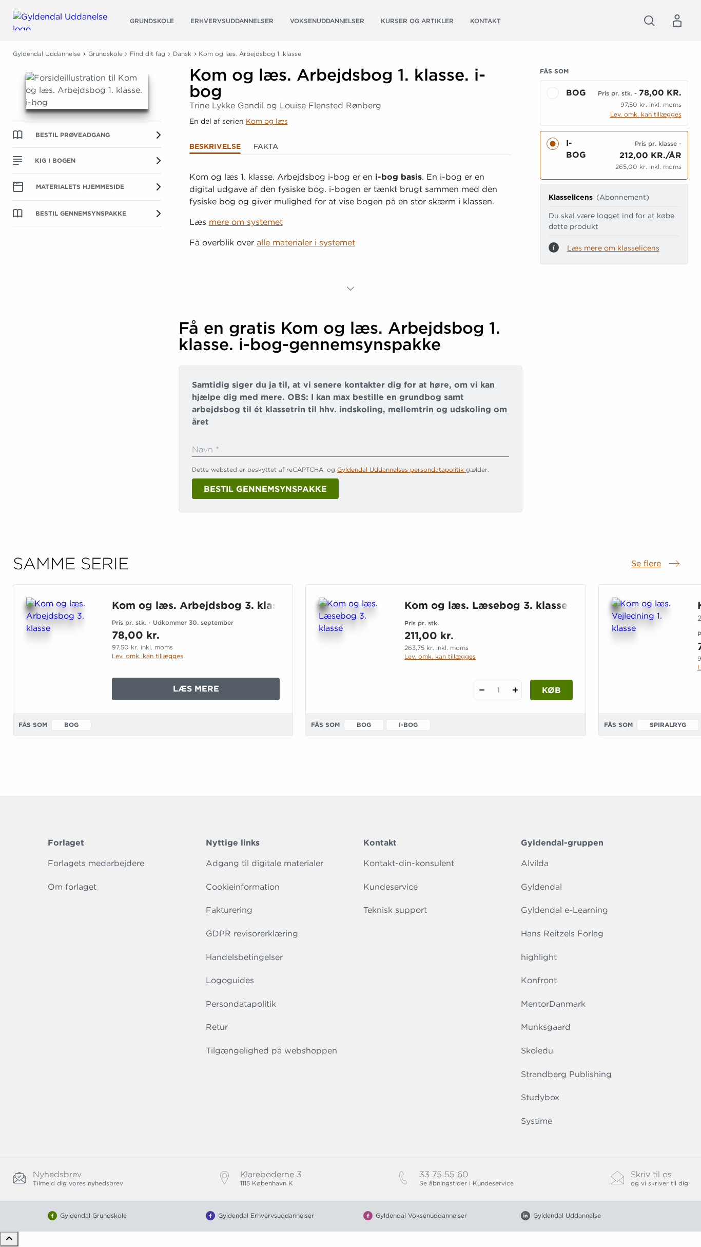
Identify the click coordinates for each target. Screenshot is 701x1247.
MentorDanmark (553, 1004)
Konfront (539, 980)
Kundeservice (390, 887)
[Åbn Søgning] (649, 20)
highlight (539, 957)
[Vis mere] (350, 288)
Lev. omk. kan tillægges (645, 114)
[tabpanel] (350, 233)
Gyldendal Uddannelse (47, 53)
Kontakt (485, 21)
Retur (217, 1027)
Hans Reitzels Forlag (562, 933)
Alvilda (535, 863)
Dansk (182, 53)
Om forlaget (72, 887)
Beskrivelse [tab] (215, 146)
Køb (551, 690)
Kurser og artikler (417, 21)
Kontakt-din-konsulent (408, 863)
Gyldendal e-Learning (564, 910)
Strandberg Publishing (566, 1074)
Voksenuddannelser (327, 21)
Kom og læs (267, 121)
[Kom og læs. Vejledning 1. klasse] (646, 647)
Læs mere (226, 691)
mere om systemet (246, 222)
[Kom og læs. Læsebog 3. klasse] (353, 647)
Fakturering (229, 910)
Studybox (540, 1097)
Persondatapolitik (241, 1004)
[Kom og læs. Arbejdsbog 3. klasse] (60, 647)
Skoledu (537, 1051)
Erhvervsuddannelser (232, 21)
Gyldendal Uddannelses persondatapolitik (401, 469)
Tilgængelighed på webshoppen (271, 1051)
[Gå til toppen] (9, 1239)
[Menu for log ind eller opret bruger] (677, 20)
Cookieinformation (243, 887)
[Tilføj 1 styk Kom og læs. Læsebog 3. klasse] (515, 690)
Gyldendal (541, 887)
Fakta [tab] (266, 146)
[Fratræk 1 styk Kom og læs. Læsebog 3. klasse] (481, 690)
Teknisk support (395, 910)
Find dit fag (147, 53)
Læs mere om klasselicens (613, 248)
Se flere (656, 564)
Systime (536, 1121)
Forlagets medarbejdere (96, 863)
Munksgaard (546, 1027)
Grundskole (152, 21)
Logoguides (230, 980)
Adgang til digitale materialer (264, 863)
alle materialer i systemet (306, 242)
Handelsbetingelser (244, 957)
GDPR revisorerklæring (252, 933)
